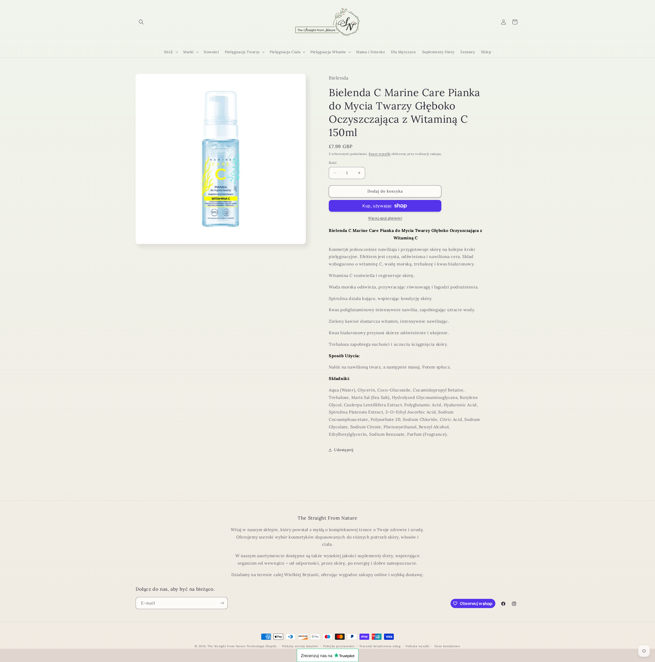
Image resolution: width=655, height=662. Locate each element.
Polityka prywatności (338, 646)
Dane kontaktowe (447, 646)
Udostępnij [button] (344, 449)
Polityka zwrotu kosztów (300, 646)
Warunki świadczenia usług (380, 646)
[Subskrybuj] (221, 603)
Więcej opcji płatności (385, 218)
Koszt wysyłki (379, 154)
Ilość (333, 163)
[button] (141, 22)
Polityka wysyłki (417, 646)
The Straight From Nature (227, 646)
